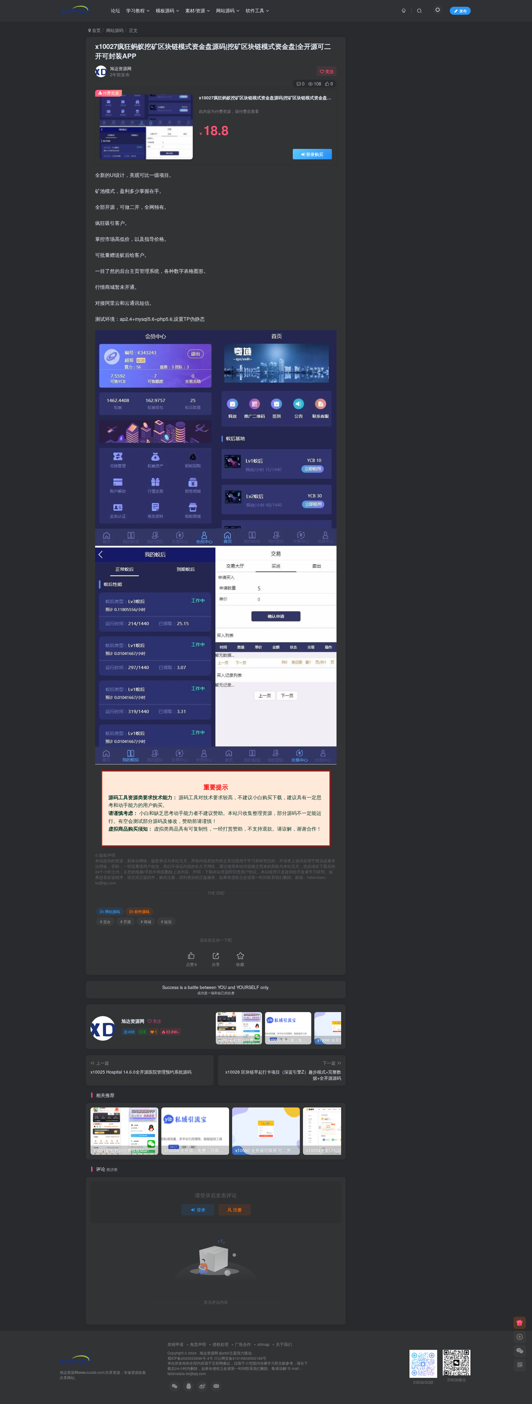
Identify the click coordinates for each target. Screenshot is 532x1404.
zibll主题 (230, 1352)
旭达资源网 (120, 68)
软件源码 (142, 911)
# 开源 (125, 921)
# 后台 (105, 921)
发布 (463, 10)
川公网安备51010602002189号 (240, 1358)
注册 (237, 1210)
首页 (96, 30)
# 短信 (166, 921)
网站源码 (114, 30)
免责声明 (198, 1344)
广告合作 (243, 1344)
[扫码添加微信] (520, 1351)
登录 (201, 1210)
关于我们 (284, 1344)
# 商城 (146, 921)
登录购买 (314, 154)
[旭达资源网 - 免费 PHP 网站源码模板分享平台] (75, 1360)
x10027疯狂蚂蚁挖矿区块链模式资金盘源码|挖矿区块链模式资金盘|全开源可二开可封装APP (213, 51)
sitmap (263, 1344)
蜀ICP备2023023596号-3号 (190, 1358)
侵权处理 (220, 1344)
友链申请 (175, 1344)
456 (131, 1031)
